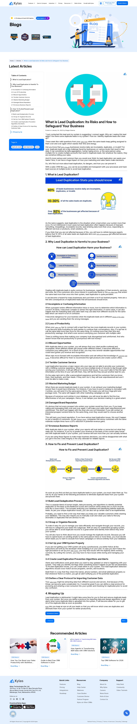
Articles (18, 61)
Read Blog (14, 666)
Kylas (65, 167)
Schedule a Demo (52, 613)
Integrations (64, 690)
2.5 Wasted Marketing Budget (20, 99)
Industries (51, 3)
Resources (67, 3)
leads (37, 147)
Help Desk (120, 684)
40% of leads (65, 147)
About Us (103, 684)
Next (124, 620)
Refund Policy (92, 721)
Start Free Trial (110, 3)
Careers (103, 690)
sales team (84, 141)
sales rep (58, 327)
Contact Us (104, 699)
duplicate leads (16, 147)
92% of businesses (102, 234)
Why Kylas (103, 687)
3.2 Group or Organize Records (21, 116)
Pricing (60, 3)
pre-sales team (113, 292)
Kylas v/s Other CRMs (84, 702)
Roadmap (63, 693)
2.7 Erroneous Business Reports (21, 105)
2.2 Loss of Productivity (18, 92)
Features (30, 3)
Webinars (80, 690)
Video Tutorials (122, 690)
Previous (50, 620)
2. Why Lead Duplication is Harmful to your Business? (24, 85)
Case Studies (82, 693)
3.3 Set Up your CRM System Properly (23, 119)
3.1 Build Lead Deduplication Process (22, 114)
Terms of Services (109, 721)
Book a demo (122, 3)
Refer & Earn (78, 3)
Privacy (99, 721)
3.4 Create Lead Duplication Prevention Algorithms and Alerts (23, 122)
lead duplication (28, 147)
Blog (78, 684)
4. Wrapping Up (16, 132)
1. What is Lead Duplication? (21, 79)
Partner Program (82, 699)
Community (120, 687)
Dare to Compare (42, 3)
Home (12, 61)
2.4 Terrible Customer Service (20, 97)
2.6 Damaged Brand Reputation (20, 102)
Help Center (81, 687)
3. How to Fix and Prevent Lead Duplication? (22, 110)
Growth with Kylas (89, 3)
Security (118, 721)
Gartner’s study (81, 419)
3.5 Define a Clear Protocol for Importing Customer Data (24, 127)
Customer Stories (83, 696)
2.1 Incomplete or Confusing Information (23, 89)
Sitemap (124, 721)
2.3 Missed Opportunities (19, 94)
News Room (104, 693)
